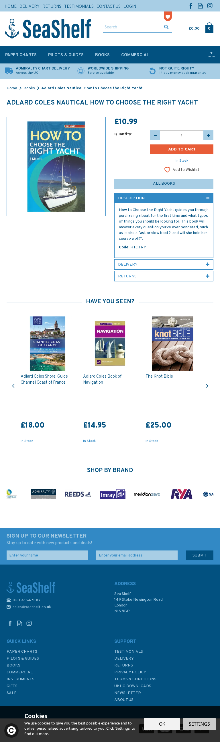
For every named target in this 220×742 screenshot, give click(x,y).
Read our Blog (200, 5)
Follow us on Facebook (191, 5)
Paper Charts (22, 651)
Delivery (124, 658)
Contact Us (109, 6)
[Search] (166, 27)
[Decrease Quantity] (155, 135)
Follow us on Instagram (209, 5)
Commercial (20, 672)
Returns (123, 665)
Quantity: (123, 134)
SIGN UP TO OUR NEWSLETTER (49, 539)
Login (129, 6)
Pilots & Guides (23, 658)
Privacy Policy (130, 672)
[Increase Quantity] (208, 135)
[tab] (164, 198)
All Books (164, 183)
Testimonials (128, 651)
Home (11, 6)
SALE (12, 693)
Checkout (209, 27)
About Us (123, 699)
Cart (189, 27)
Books (13, 665)
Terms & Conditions (135, 679)
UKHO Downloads (132, 686)
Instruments (20, 679)
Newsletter (127, 693)
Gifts (12, 686)
